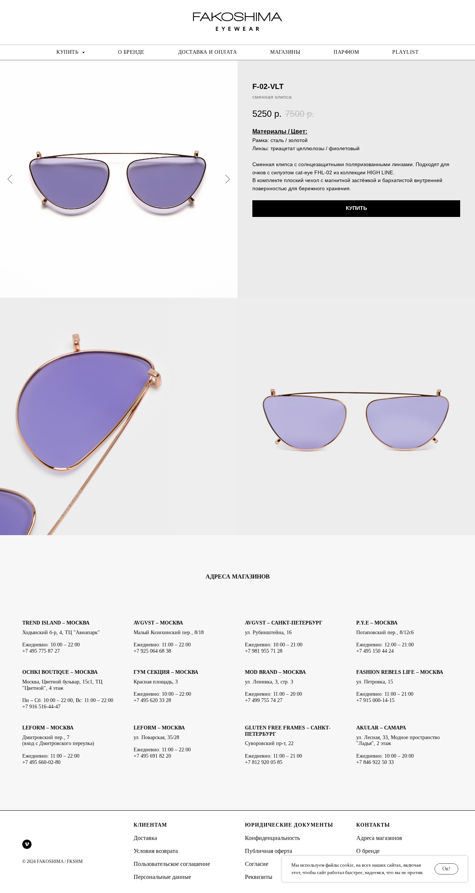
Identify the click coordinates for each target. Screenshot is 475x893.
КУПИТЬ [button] (68, 52)
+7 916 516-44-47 (41, 706)
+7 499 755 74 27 (263, 700)
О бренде (368, 851)
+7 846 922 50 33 (375, 762)
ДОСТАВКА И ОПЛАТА (207, 52)
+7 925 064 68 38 (152, 651)
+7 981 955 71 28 (263, 651)
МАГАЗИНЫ (285, 52)
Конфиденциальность (272, 838)
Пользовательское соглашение (172, 864)
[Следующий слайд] (227, 179)
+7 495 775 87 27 (41, 651)
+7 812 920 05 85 (263, 762)
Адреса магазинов (379, 838)
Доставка (145, 838)
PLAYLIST (405, 52)
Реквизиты (258, 877)
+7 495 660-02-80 (41, 762)
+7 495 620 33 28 (152, 700)
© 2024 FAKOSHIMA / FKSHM (52, 861)
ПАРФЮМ (346, 52)
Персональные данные (162, 877)
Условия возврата (156, 851)
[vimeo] (27, 844)
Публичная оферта (268, 851)
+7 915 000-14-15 (375, 700)
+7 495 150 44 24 (375, 651)
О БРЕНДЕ (131, 52)
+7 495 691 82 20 (152, 756)
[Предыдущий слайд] (9, 179)
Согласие (256, 864)
